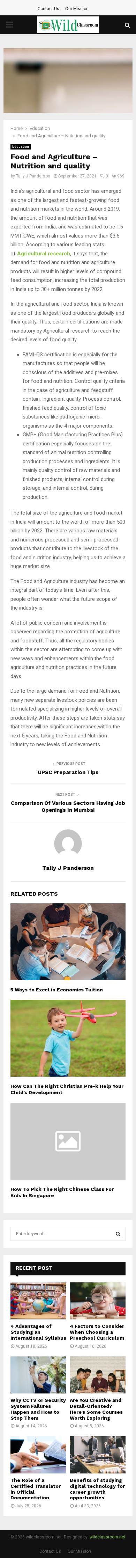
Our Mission (77, 8)
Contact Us (48, 8)
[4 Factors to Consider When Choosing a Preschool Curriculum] (98, 1301)
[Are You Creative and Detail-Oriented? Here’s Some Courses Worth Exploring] (98, 1375)
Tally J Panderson (33, 176)
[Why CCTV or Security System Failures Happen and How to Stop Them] (38, 1375)
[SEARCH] (118, 1234)
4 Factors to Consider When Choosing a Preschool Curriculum (97, 1332)
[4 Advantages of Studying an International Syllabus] (38, 1301)
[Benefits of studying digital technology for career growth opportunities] (98, 1454)
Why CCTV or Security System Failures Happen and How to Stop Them (38, 1408)
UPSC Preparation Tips (68, 772)
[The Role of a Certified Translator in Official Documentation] (38, 1454)
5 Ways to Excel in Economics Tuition (56, 989)
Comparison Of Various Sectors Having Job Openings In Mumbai (68, 806)
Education (20, 146)
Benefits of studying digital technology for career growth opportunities (97, 1488)
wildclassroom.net (108, 1537)
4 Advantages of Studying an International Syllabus (38, 1332)
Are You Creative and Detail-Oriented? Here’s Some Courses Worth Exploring (96, 1408)
